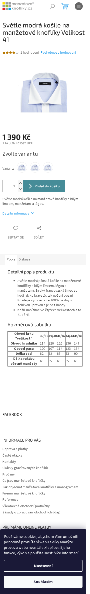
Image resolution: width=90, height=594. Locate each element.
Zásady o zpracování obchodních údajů (31, 512)
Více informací (66, 553)
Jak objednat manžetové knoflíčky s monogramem (40, 487)
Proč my (8, 474)
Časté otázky (12, 455)
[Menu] (79, 6)
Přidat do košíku (47, 186)
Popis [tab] (11, 259)
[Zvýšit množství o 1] (20, 183)
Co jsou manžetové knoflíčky (24, 480)
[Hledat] (53, 6)
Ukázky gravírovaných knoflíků (25, 468)
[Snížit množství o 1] (20, 189)
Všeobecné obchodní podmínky (26, 506)
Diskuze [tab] (24, 259)
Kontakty (9, 461)
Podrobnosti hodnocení (58, 52)
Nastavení (43, 566)
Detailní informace (16, 213)
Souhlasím (43, 582)
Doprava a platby (15, 449)
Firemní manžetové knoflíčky (24, 493)
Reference (10, 499)
